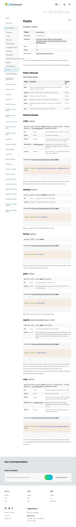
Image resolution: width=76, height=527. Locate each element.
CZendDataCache (10, 66)
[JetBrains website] (31, 515)
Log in (49, 477)
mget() (26, 103)
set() (25, 108)
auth (10, 174)
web (9, 164)
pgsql (11, 127)
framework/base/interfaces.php (44, 53)
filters (11, 179)
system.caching (40, 32)
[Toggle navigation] (69, 4)
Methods (35, 27)
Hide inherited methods (30, 77)
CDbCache (9, 40)
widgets (11, 199)
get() (25, 99)
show (57, 160)
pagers (11, 210)
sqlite (11, 133)
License (7, 515)
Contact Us (8, 518)
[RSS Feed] (12, 508)
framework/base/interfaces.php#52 (43, 294)
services (11, 194)
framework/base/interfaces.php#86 (43, 159)
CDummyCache (10, 43)
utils (9, 154)
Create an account (61, 477)
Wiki (6, 501)
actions (11, 169)
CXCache (8, 62)
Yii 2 (55, 12)
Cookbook (53, 501)
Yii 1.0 (67, 12)
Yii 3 (50, 12)
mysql (11, 116)
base (9, 23)
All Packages (27, 27)
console (10, 89)
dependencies (10, 78)
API (6, 498)
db (8, 94)
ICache (8, 70)
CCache (8, 36)
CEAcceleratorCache (11, 47)
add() (25, 87)
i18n (9, 139)
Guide (6, 495)
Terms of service (10, 512)
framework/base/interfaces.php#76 (43, 418)
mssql (11, 109)
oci (12, 122)
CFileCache (9, 51)
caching (10, 28)
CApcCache (9, 32)
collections (11, 84)
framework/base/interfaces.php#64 (43, 344)
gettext (11, 144)
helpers (11, 184)
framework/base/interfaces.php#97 (43, 245)
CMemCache (9, 55)
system (7, 18)
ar (9, 99)
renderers (12, 189)
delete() (26, 92)
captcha (11, 204)
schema (11, 104)
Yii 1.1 (61, 12)
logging (10, 149)
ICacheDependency (11, 73)
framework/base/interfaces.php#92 (43, 208)
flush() (25, 96)
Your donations (34, 512)
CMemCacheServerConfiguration (12, 58)
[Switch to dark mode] (64, 4)
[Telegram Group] (9, 508)
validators (10, 159)
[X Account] (5, 508)
